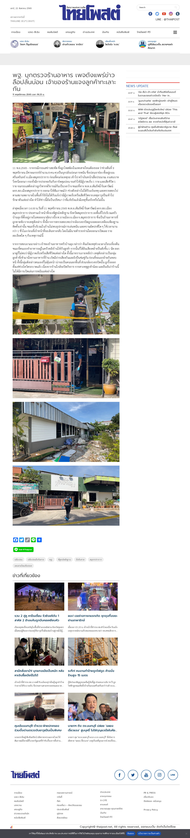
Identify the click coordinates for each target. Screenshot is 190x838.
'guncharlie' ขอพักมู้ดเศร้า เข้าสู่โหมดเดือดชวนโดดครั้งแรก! (158, 102)
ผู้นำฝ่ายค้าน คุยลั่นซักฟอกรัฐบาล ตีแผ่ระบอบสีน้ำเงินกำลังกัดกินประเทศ (157, 128)
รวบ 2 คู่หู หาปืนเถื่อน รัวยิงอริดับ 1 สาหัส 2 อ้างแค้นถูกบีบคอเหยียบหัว (37, 618)
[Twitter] (157, 14)
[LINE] (173, 775)
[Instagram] (170, 14)
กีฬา (59, 801)
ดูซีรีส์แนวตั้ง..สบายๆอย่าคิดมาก (160, 46)
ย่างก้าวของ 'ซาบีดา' (72, 44)
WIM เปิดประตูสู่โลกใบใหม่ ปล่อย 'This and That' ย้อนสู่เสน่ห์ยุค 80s (158, 111)
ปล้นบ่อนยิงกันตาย (36, 559)
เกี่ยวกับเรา (149, 797)
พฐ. (51, 559)
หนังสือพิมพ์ (123, 32)
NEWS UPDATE (137, 86)
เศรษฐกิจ (70, 32)
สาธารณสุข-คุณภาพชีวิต (111, 808)
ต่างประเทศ (88, 32)
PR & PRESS (150, 792)
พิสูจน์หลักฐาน (64, 559)
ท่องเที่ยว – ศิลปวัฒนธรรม (69, 805)
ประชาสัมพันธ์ (63, 809)
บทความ (18, 805)
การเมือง (15, 32)
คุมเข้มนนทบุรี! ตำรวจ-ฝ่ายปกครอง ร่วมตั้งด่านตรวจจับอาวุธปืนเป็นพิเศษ (38, 728)
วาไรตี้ (59, 797)
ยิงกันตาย (80, 559)
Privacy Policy (151, 809)
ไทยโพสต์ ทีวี (143, 32)
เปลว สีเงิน (33, 32)
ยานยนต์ (104, 804)
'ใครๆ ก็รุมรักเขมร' (29, 44)
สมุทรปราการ (96, 559)
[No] (186, 833)
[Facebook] (150, 14)
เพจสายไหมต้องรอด (23, 565)
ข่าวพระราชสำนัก (21, 813)
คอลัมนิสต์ (52, 32)
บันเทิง (105, 32)
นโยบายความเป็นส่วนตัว (149, 833)
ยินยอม (131, 833)
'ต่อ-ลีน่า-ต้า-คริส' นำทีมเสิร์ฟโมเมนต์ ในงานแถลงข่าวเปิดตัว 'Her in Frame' (157, 93)
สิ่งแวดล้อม (62, 817)
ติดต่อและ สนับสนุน (153, 801)
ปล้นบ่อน (18, 559)
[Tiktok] (177, 14)
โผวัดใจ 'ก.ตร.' (112, 44)
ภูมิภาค (60, 813)
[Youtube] (164, 14)
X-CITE (103, 800)
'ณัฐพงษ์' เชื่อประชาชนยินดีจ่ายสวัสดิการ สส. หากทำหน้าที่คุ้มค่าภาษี (156, 120)
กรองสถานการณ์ (64, 792)
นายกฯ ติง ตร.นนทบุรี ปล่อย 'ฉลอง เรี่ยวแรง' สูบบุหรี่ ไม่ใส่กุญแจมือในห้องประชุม (92, 730)
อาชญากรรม (106, 796)
